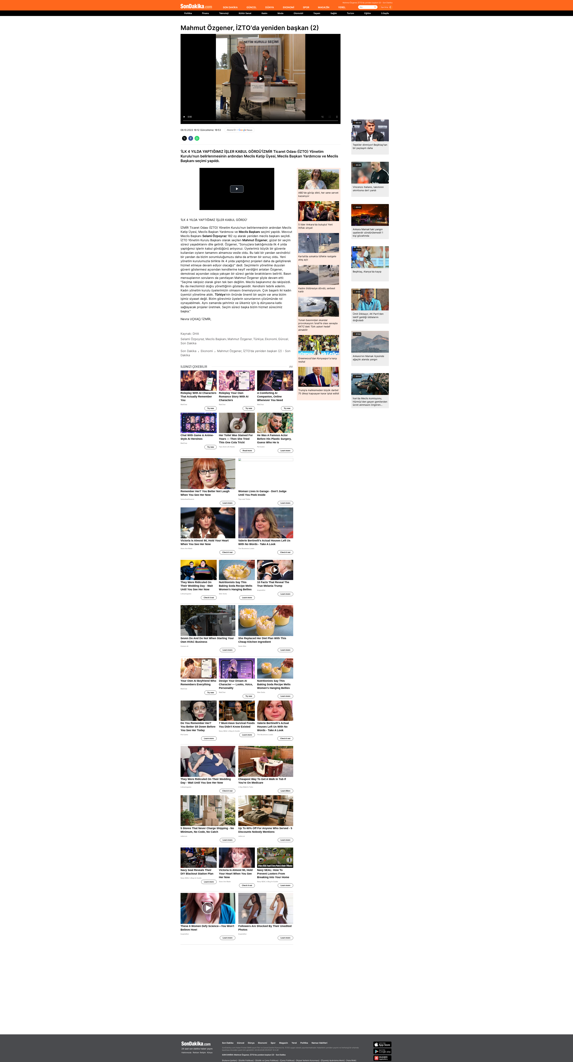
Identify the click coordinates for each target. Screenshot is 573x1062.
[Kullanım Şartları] (229, 1060)
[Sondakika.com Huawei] (382, 1058)
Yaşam (316, 13)
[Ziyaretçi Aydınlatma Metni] (333, 1060)
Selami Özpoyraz (214, 236)
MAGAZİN (323, 7)
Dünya (251, 1043)
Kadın (264, 13)
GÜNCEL (252, 7)
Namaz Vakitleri (319, 1043)
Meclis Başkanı (249, 232)
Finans (205, 13)
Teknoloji (224, 13)
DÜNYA (269, 7)
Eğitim (367, 13)
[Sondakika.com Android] (382, 1051)
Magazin (283, 1043)
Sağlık (334, 13)
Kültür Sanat (245, 13)
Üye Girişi (384, 7)
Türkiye (220, 294)
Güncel (240, 1043)
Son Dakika (227, 1043)
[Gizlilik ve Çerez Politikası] (266, 1060)
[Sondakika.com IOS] (382, 1044)
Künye (209, 1052)
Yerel (294, 1043)
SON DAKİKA (230, 7)
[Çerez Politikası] (287, 1060)
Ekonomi (262, 1043)
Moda (280, 13)
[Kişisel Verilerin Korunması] (307, 1060)
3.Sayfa (385, 13)
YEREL (342, 7)
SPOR (306, 7)
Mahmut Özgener (254, 240)
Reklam (196, 1052)
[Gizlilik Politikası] (246, 1060)
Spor (273, 1043)
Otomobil (298, 13)
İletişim (203, 1052)
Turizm (350, 13)
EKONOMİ (288, 7)
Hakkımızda (186, 1052)
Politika (188, 13)
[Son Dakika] (196, 6)
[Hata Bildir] (351, 1060)
